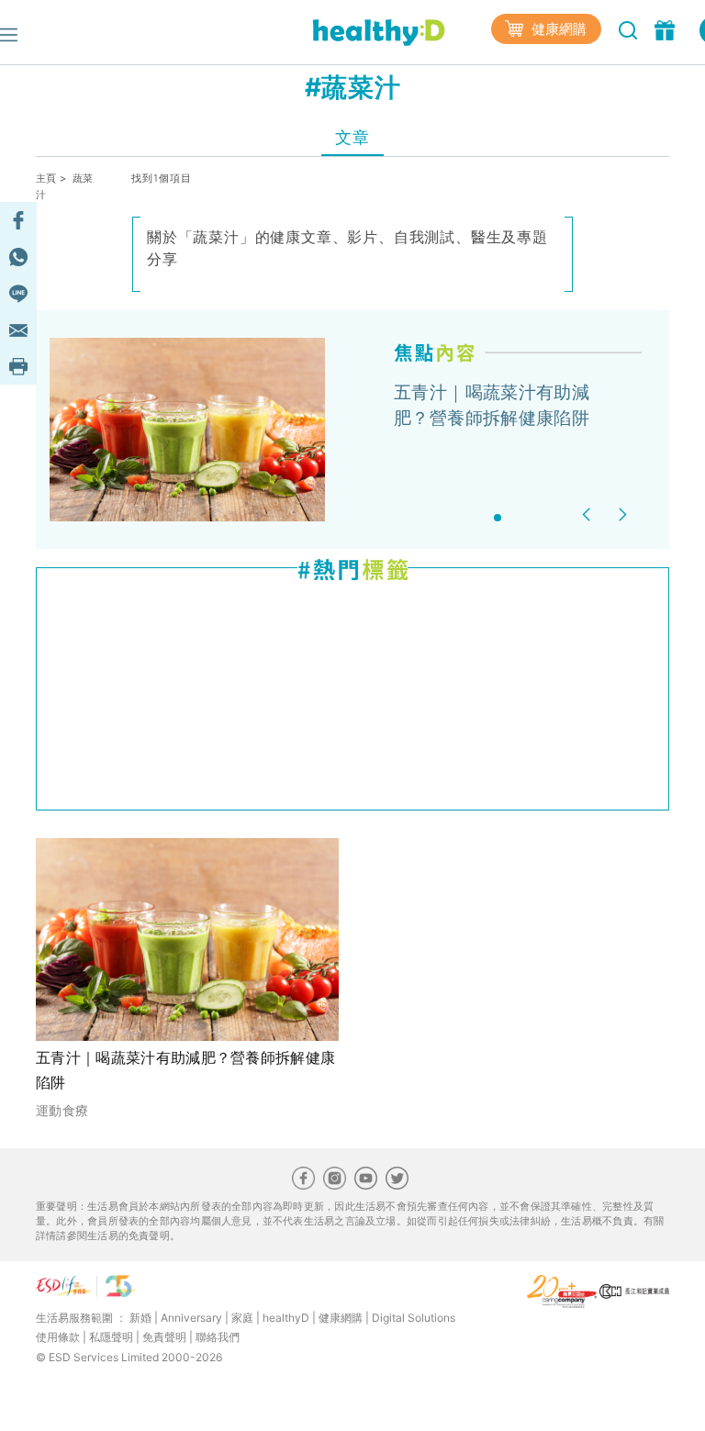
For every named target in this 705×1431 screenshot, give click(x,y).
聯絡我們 (218, 1337)
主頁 (46, 178)
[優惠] (667, 28)
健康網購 (557, 29)
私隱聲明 (111, 1337)
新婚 (140, 1318)
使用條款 (58, 1337)
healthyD (286, 1318)
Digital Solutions (413, 1318)
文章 (352, 137)
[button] (589, 514)
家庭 (242, 1318)
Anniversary (191, 1318)
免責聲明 (164, 1337)
